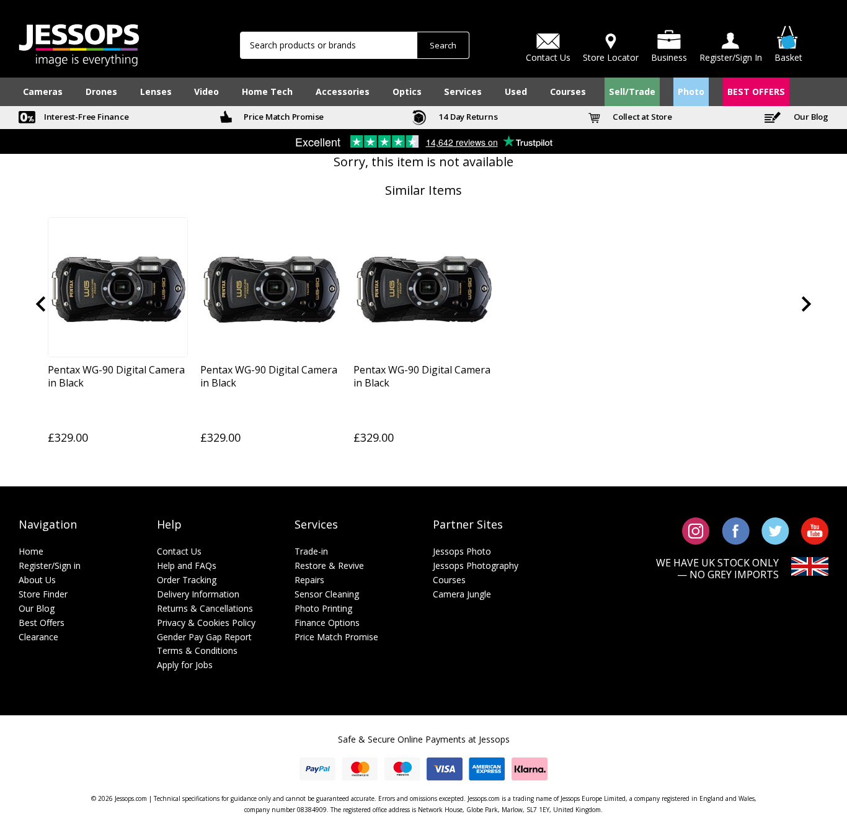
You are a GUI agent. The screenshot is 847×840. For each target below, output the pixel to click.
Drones (101, 91)
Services (463, 91)
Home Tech (267, 91)
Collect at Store (641, 116)
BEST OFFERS (756, 91)
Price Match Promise (283, 116)
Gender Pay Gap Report (204, 637)
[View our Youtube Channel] (814, 530)
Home (31, 551)
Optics (407, 91)
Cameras (43, 91)
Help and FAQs (186, 565)
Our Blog (810, 116)
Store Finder (43, 594)
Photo (691, 91)
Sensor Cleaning (327, 594)
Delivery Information (198, 594)
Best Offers (41, 622)
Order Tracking (186, 580)
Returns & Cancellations (205, 608)
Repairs (309, 580)
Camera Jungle (462, 594)
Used (516, 91)
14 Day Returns (467, 116)
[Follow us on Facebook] (736, 530)
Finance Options (327, 622)
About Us (37, 580)
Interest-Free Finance (85, 116)
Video (206, 91)
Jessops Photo (462, 551)
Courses (568, 91)
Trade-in (311, 551)
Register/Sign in (50, 565)
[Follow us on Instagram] (696, 530)
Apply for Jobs (185, 665)
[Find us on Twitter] (775, 530)
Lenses (156, 91)
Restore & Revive (329, 565)
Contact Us (179, 551)
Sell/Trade (632, 91)
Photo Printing (323, 608)
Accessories (343, 91)
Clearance (38, 637)
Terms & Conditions (197, 650)
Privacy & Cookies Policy (206, 622)
